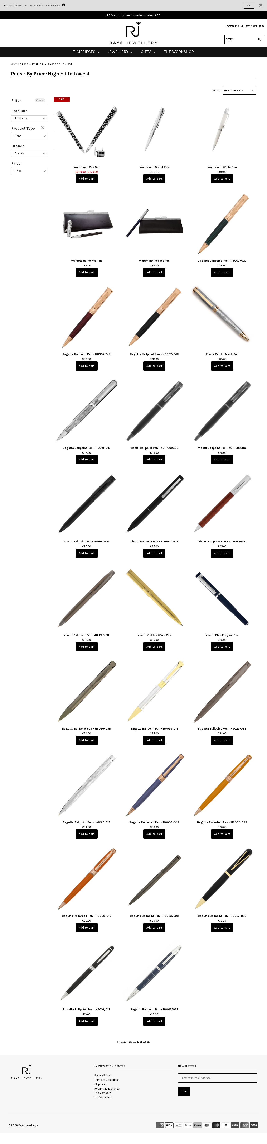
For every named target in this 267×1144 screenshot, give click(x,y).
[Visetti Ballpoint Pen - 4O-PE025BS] (222, 411)
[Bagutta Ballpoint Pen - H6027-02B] (222, 879)
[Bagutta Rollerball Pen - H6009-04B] (154, 785)
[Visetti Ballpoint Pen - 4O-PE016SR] (222, 504)
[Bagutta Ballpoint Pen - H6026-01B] (154, 691)
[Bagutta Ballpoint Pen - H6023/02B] (154, 879)
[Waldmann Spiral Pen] (154, 130)
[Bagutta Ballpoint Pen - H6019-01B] (86, 411)
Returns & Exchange (107, 1088)
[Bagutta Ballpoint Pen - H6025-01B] (86, 785)
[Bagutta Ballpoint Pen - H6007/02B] (222, 223)
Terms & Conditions (106, 1079)
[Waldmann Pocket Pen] (86, 223)
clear (43, 128)
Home (15, 64)
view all (40, 100)
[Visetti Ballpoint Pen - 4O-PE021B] (86, 504)
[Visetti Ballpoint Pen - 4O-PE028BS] (154, 411)
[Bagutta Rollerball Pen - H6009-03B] (222, 785)
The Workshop (103, 1097)
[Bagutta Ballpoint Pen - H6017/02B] (154, 972)
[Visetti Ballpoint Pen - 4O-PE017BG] (154, 504)
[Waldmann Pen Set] (86, 130)
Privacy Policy (102, 1075)
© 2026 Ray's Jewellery (22, 1125)
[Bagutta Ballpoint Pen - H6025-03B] (222, 691)
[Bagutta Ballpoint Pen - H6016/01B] (86, 972)
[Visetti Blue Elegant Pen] (222, 598)
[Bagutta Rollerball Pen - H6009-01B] (86, 879)
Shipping (99, 1084)
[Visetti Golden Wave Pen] (154, 598)
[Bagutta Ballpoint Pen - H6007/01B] (86, 317)
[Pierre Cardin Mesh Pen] (222, 317)
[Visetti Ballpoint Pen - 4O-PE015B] (86, 598)
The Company (102, 1092)
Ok (249, 5)
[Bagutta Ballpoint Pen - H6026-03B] (86, 691)
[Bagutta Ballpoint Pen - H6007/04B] (154, 317)
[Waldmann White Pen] (222, 130)
